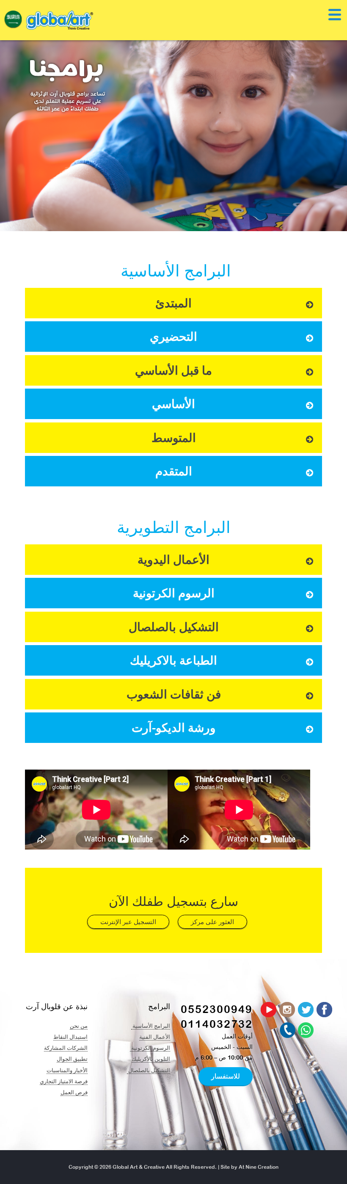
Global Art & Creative (139, 1167)
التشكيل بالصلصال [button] (174, 627)
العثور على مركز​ (212, 921)
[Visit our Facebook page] (325, 1010)
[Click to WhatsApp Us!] (306, 1030)
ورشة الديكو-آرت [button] (174, 727)
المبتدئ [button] (173, 303)
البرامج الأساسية (150, 1025)
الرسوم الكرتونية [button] (174, 593)
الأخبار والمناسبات (67, 1070)
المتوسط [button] (173, 437)
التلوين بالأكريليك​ (151, 1058)
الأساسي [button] (173, 404)
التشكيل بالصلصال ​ (148, 1070)
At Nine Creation (258, 1167)
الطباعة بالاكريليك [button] (173, 660)
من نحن (79, 1025)
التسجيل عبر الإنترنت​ (128, 921)
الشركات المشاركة (66, 1047)
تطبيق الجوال (72, 1058)
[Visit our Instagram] (287, 1010)
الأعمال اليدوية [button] (173, 559)
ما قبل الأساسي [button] (173, 370)
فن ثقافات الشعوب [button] (174, 694)
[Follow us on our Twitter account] (306, 1010)
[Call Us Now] (287, 1030)
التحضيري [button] (173, 336)
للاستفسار (225, 1076)
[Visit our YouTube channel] (269, 1010)
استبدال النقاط (70, 1036)
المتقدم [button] (173, 471)
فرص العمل (74, 1092)
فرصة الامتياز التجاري (64, 1081)
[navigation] (13, 22)
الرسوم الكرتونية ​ (150, 1047)
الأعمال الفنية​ (154, 1036)
